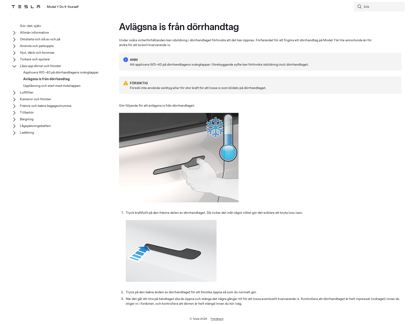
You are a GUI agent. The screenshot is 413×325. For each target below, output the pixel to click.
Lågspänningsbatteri (35, 126)
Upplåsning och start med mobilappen (52, 86)
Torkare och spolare (35, 59)
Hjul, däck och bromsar (37, 52)
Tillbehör (27, 112)
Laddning (27, 132)
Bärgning (26, 119)
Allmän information (34, 32)
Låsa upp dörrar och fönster (40, 66)
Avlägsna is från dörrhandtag (46, 79)
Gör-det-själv (30, 26)
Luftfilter (26, 92)
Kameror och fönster (35, 99)
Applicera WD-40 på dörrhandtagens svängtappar (60, 72)
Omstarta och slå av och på (40, 39)
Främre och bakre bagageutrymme (45, 106)
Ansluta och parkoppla (37, 46)
